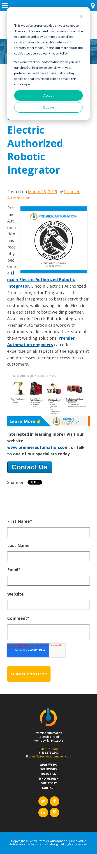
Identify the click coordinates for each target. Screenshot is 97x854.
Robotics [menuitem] (48, 774)
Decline (48, 107)
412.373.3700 (49, 749)
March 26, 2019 (42, 191)
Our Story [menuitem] (49, 783)
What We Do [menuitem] (48, 764)
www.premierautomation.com (38, 447)
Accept (48, 95)
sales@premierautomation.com (49, 756)
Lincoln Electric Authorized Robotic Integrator (41, 279)
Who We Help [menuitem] (48, 779)
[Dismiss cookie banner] (81, 17)
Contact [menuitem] (48, 788)
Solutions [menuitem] (48, 769)
